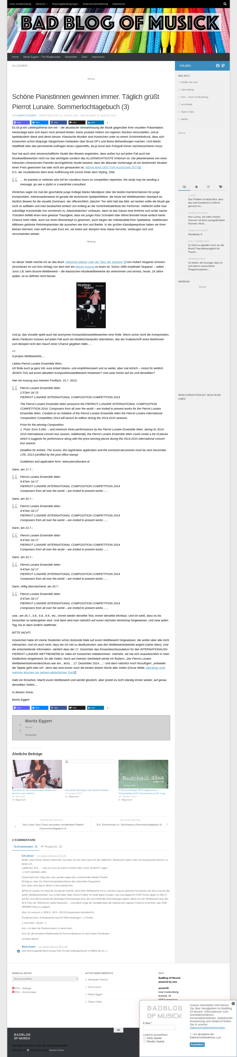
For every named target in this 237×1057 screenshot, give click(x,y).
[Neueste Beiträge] (208, 187)
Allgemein (19, 65)
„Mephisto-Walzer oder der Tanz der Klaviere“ (94, 262)
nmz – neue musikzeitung (194, 97)
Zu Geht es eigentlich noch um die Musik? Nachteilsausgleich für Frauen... (206, 248)
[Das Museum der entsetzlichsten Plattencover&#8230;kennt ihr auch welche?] (37, 774)
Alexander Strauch (98, 979)
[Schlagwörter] (220, 187)
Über (84, 57)
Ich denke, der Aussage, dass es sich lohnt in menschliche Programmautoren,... (205, 266)
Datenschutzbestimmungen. (208, 1027)
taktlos (184, 119)
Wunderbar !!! (195, 234)
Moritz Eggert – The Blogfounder (41, 57)
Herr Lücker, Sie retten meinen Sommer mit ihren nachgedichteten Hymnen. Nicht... (206, 220)
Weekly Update (155, 1041)
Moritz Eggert (27, 115)
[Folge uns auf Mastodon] (223, 66)
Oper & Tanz (187, 111)
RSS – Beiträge (22, 988)
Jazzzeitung (187, 89)
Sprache (40, 4)
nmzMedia (186, 104)
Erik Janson (28, 855)
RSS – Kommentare (25, 992)
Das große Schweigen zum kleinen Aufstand (86, 790)
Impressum (119, 4)
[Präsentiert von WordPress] (28, 1050)
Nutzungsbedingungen (65, 4)
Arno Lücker (94, 987)
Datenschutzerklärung (95, 4)
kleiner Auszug (84, 266)
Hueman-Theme (56, 1050)
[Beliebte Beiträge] (196, 187)
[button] (21, 123)
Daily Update (154, 1038)
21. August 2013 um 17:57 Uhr (51, 856)
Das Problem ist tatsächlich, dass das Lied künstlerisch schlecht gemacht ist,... (205, 202)
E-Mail (147, 1023)
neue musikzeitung (20, 4)
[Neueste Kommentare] (184, 187)
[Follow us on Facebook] (218, 66)
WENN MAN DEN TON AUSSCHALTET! (111, 167)
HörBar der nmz (189, 82)
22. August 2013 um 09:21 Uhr (53, 947)
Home (15, 57)
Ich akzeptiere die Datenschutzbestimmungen (205, 1036)
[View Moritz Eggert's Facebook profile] (20, 725)
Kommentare (27, 846)
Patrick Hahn (95, 1001)
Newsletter (71, 57)
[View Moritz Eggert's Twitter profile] (20, 730)
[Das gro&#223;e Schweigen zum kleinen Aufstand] (90, 774)
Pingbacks (52, 846)
